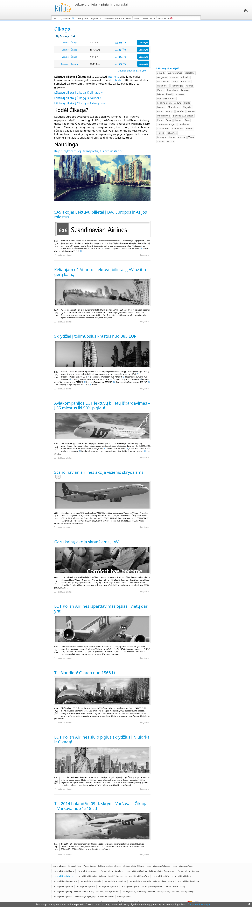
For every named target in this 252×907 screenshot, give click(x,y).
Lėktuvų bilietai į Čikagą (63, 876)
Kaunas (189, 85)
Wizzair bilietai (90, 866)
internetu (113, 76)
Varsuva (182, 137)
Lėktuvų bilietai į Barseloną (111, 871)
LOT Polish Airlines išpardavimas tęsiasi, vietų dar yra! (101, 608)
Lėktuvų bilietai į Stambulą (107, 891)
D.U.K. (137, 18)
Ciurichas (185, 81)
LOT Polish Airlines (166, 98)
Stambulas (183, 124)
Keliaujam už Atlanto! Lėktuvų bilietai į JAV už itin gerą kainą (100, 272)
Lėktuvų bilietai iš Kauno (133, 866)
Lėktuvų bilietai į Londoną (115, 881)
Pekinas (191, 111)
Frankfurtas (163, 85)
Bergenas (162, 77)
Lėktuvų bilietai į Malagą (163, 881)
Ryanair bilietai (74, 866)
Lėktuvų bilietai (62, 18)
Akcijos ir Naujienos (89, 18)
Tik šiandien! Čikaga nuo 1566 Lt (85, 672)
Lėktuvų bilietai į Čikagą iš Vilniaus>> (78, 92)
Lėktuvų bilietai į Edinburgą (111, 876)
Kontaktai (164, 18)
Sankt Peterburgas (166, 124)
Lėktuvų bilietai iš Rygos (183, 866)
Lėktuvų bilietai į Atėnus (87, 871)
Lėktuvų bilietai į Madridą (140, 881)
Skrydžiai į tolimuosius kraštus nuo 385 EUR (95, 336)
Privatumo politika (106, 896)
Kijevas (160, 90)
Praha (160, 120)
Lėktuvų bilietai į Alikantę (63, 871)
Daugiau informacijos (199, 904)
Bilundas (174, 77)
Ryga (187, 120)
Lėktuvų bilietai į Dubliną (86, 876)
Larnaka (185, 90)
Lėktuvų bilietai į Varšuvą (159, 891)
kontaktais (117, 80)
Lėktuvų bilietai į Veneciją (183, 891)
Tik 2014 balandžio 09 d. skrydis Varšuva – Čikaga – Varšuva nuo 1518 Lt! (101, 806)
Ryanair (178, 120)
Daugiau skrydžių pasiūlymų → (133, 70)
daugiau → (144, 255)
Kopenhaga (172, 90)
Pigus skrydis (163, 115)
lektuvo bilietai (164, 94)
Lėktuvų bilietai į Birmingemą (161, 871)
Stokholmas (177, 128)
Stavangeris (163, 128)
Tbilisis (160, 132)
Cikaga (175, 81)
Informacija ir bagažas (117, 18)
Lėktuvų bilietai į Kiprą (181, 876)
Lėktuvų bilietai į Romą (84, 891)
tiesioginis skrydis (166, 137)
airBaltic (161, 72)
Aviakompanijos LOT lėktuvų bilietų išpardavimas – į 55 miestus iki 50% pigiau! (102, 405)
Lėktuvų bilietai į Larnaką (90, 881)
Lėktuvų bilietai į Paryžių (151, 886)
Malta (187, 102)
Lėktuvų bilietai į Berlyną (169, 102)
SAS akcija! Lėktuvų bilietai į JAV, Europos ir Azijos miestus (100, 214)
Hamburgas (177, 85)
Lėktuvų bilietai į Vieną (62, 896)
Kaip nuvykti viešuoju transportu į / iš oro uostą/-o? (88, 151)
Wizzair (170, 141)
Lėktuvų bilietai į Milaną (108, 886)
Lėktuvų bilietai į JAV (160, 876)
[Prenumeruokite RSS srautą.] (246, 10)
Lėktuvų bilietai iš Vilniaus (109, 866)
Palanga (170, 111)
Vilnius (160, 141)
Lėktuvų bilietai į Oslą (130, 886)
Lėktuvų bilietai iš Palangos (158, 866)
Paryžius (180, 111)
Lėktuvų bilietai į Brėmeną (188, 871)
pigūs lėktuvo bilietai (183, 115)
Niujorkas (187, 107)
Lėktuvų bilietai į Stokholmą (134, 891)
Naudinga (149, 18)
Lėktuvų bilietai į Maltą (85, 886)
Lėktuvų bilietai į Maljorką (188, 881)
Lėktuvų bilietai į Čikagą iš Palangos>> (79, 103)
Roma (169, 120)
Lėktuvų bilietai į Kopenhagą (65, 881)
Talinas (189, 128)
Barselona (190, 72)
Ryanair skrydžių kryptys (85, 896)
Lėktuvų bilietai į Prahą (175, 886)
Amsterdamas (175, 72)
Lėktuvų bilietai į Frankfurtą (137, 876)
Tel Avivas (172, 132)
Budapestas (163, 81)
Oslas (160, 111)
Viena (191, 137)
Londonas (179, 94)
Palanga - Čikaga (69, 63)
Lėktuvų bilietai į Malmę (63, 886)
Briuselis (185, 77)
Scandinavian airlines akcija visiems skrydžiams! (99, 472)
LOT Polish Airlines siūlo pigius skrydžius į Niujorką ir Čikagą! (102, 739)
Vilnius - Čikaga (69, 42)
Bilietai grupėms (124, 896)
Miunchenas (174, 107)
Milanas (161, 107)
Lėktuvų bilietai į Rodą (62, 891)
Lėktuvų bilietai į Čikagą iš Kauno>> (77, 98)
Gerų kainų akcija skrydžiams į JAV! (87, 541)
